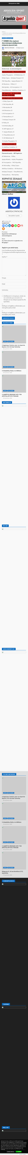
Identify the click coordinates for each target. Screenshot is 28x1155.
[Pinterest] (12, 225)
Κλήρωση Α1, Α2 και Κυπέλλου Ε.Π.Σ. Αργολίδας (14, 861)
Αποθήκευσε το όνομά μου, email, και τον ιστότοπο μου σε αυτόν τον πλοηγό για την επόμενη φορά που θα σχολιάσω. (15, 298)
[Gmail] (21, 225)
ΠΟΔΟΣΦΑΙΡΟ (10, 38)
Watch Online (24, 27)
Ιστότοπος (5, 290)
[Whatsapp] (15, 225)
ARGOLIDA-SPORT (14, 10)
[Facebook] (3, 225)
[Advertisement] (14, 18)
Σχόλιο (4, 257)
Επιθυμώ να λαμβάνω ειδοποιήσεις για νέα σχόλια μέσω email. (13, 307)
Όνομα (4, 278)
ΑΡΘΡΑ (3, 38)
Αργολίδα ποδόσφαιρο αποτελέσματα (9, 234)
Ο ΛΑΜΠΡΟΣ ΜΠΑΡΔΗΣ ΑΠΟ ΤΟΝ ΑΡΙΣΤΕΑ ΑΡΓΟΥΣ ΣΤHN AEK (14, 384)
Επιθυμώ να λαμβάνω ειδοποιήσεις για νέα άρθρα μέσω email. (13, 313)
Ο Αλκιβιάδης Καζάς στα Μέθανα (14, 360)
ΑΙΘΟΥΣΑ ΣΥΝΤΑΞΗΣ (9, 47)
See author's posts (14, 216)
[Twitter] (6, 225)
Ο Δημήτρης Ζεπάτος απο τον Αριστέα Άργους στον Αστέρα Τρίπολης (14, 334)
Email (3, 284)
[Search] (20, 26)
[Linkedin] (9, 225)
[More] (3, 228)
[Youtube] (18, 225)
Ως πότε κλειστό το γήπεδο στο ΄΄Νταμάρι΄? (12, 240)
